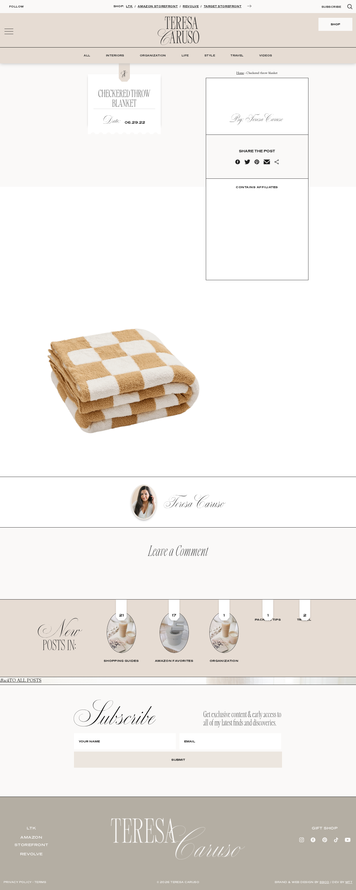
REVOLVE (191, 6)
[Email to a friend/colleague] (267, 163)
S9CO (324, 882)
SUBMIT (178, 759)
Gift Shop (324, 828)
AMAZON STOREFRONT (158, 6)
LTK (129, 6)
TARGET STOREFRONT (223, 6)
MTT (348, 882)
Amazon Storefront (31, 841)
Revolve (31, 854)
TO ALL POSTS (20, 680)
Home (240, 73)
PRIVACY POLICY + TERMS (25, 882)
